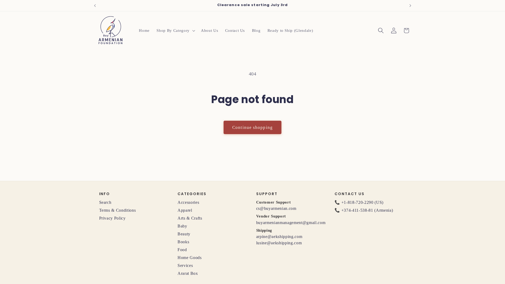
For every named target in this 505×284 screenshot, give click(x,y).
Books (183, 242)
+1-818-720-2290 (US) (362, 202)
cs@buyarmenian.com (276, 208)
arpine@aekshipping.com (279, 236)
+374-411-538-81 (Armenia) (367, 210)
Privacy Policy (112, 218)
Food (182, 249)
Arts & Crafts (190, 218)
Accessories (188, 202)
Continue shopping (252, 127)
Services (185, 265)
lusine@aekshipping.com (279, 243)
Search (105, 202)
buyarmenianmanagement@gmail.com (290, 222)
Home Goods (190, 257)
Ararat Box (188, 273)
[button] (175, 30)
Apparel (185, 210)
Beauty (184, 234)
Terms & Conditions (117, 210)
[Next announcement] (410, 5)
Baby (182, 226)
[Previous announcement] (95, 5)
